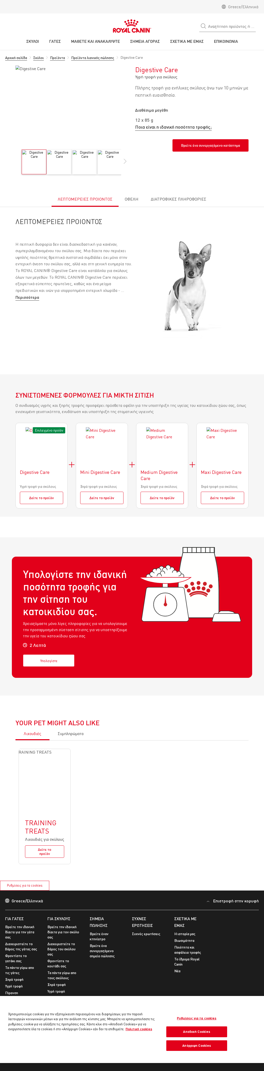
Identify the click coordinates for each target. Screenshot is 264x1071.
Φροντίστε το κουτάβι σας (58, 963)
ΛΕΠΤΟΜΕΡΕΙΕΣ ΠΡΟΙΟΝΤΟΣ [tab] (85, 199)
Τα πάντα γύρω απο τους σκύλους (61, 975)
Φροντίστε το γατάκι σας (16, 958)
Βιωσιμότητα (184, 940)
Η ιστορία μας (184, 934)
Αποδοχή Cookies (196, 1031)
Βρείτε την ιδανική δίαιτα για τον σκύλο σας (63, 932)
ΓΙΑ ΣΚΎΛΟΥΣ (58, 918)
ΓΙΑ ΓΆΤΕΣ (14, 918)
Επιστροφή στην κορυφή (236, 900)
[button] (125, 164)
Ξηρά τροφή (14, 979)
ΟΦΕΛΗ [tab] (131, 199)
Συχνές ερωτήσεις (146, 934)
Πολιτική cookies (139, 1029)
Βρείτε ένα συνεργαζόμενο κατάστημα (210, 145)
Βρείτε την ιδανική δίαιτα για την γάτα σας (19, 932)
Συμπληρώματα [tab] (71, 733)
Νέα (177, 971)
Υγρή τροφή (14, 986)
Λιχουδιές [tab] (32, 733)
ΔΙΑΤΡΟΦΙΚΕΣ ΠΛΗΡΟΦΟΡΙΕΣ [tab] (178, 199)
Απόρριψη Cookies (196, 1045)
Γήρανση (11, 993)
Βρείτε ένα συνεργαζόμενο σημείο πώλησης (102, 950)
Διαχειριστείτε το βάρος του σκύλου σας (61, 949)
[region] (132, 1029)
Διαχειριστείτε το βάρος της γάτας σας (21, 946)
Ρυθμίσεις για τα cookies (25, 885)
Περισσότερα (27, 297)
